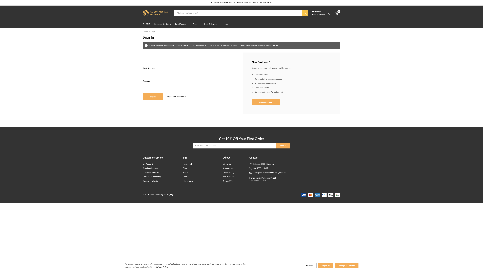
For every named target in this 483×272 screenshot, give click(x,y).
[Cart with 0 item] (336, 13)
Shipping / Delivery (150, 168)
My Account (148, 164)
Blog (185, 168)
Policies (186, 177)
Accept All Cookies (347, 265)
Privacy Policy (162, 267)
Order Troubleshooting (152, 177)
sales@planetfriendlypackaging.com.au (262, 45)
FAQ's (185, 172)
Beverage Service (161, 24)
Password (147, 81)
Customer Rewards (151, 172)
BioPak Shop (228, 177)
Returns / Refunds (150, 181)
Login (314, 14)
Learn (226, 24)
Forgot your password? (176, 96)
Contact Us (228, 181)
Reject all (326, 265)
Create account (265, 102)
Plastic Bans (188, 181)
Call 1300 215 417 (260, 168)
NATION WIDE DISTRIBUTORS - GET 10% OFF (241, 3)
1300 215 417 (238, 45)
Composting (228, 168)
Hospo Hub (187, 164)
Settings (309, 265)
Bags (195, 24)
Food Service (180, 24)
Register (322, 14)
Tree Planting (228, 172)
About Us (227, 164)
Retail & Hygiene (210, 24)
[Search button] (305, 13)
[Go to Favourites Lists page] (330, 13)
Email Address (149, 68)
